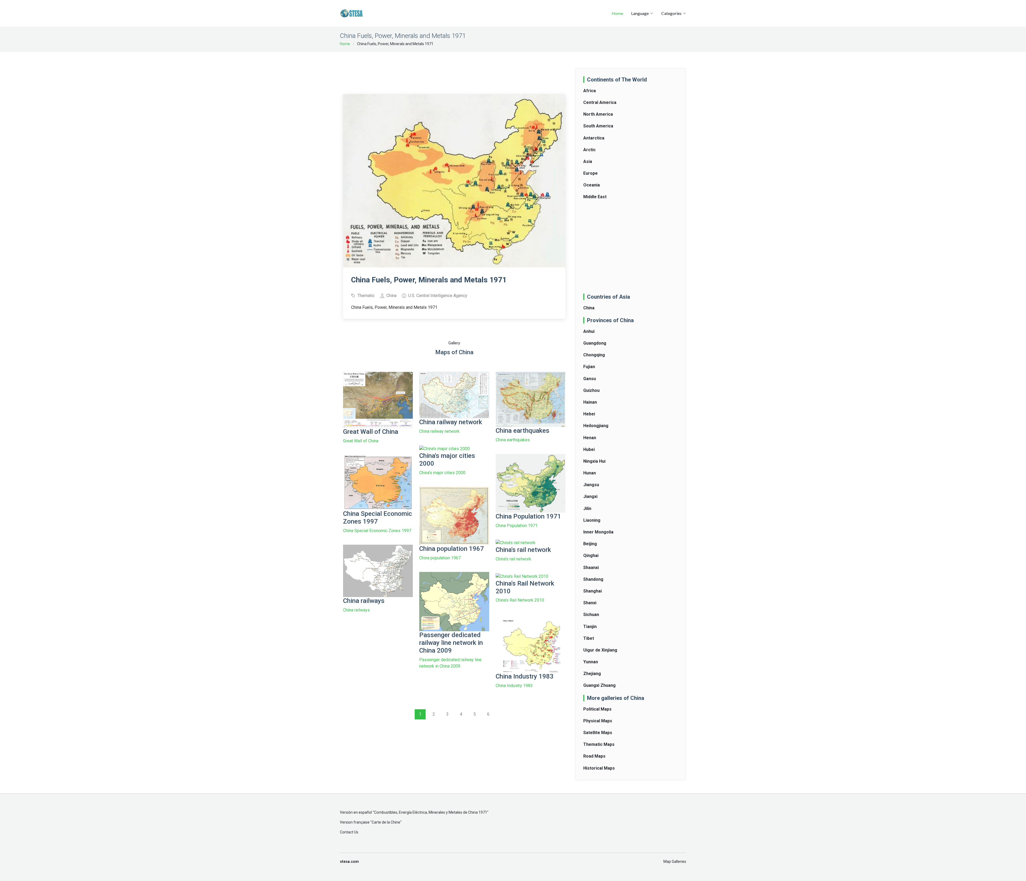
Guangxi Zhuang (599, 685)
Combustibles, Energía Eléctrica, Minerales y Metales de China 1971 (430, 812)
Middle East (595, 196)
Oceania (591, 185)
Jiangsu (591, 484)
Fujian (589, 366)
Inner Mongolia (598, 532)
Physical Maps (597, 720)
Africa (589, 90)
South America (598, 125)
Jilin (587, 508)
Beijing (590, 543)
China (588, 307)
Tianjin (590, 626)
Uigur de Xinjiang (600, 650)
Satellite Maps (597, 732)
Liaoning (591, 520)
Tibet (588, 638)
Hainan (590, 402)
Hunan (589, 472)
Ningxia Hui (594, 461)
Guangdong (594, 343)
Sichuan (591, 614)
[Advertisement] (454, 69)
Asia (587, 161)
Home (617, 13)
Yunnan (590, 661)
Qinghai (590, 555)
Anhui (588, 331)
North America (598, 114)
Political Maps (597, 709)
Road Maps (594, 756)
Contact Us (349, 832)
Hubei (589, 449)
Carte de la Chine (386, 822)
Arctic (589, 149)
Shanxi (589, 602)
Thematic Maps (599, 744)
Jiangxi (590, 496)
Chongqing (594, 354)
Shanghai (592, 591)
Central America (599, 102)
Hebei (589, 413)
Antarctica (593, 138)
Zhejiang (592, 673)
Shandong (593, 579)
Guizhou (591, 390)
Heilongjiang (595, 425)
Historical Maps (599, 768)
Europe (590, 173)
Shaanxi (591, 567)
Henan (589, 437)
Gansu (589, 378)
